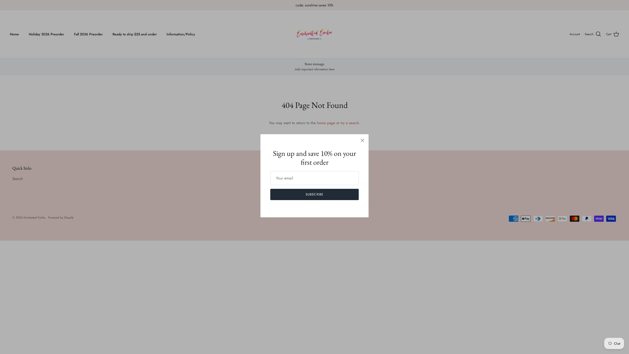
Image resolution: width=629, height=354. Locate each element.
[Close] (362, 140)
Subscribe (314, 194)
